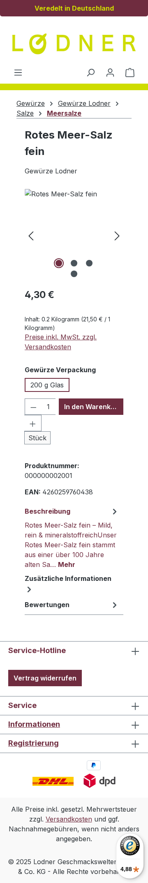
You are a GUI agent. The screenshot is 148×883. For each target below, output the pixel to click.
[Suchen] (90, 72)
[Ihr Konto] (110, 72)
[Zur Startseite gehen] (74, 43)
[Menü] (18, 72)
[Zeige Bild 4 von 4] (74, 274)
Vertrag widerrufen (45, 678)
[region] (74, 235)
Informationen (34, 724)
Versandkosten (69, 819)
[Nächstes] (117, 235)
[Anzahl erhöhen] (33, 423)
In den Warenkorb (93, 407)
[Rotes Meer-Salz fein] (74, 235)
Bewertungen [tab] (47, 605)
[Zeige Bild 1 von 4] (59, 263)
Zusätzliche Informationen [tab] (68, 578)
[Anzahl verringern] (33, 406)
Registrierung (33, 743)
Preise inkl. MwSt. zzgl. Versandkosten (61, 342)
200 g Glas (47, 385)
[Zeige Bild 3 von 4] (89, 263)
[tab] (72, 537)
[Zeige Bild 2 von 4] (74, 263)
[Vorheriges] (31, 235)
